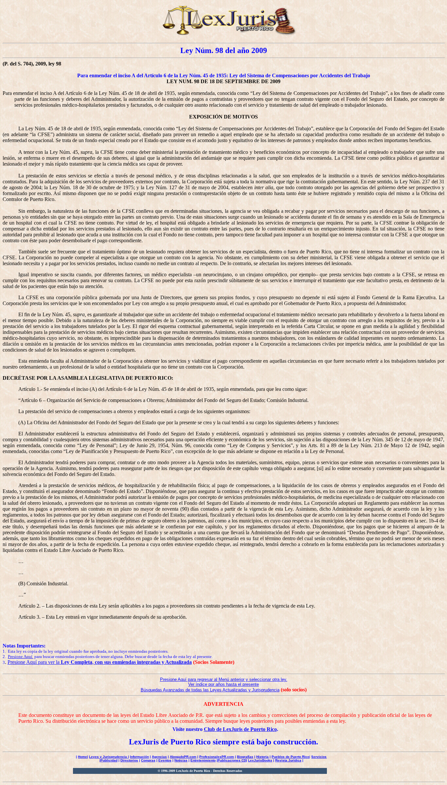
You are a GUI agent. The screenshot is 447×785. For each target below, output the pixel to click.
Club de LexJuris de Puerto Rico (240, 729)
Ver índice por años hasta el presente (223, 684)
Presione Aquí (20, 656)
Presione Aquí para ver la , (100, 662)
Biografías (245, 756)
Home (82, 756)
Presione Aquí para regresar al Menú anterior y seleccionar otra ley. (223, 679)
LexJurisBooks (260, 760)
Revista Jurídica (288, 760)
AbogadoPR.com (183, 756)
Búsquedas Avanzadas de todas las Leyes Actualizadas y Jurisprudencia (210, 689)
